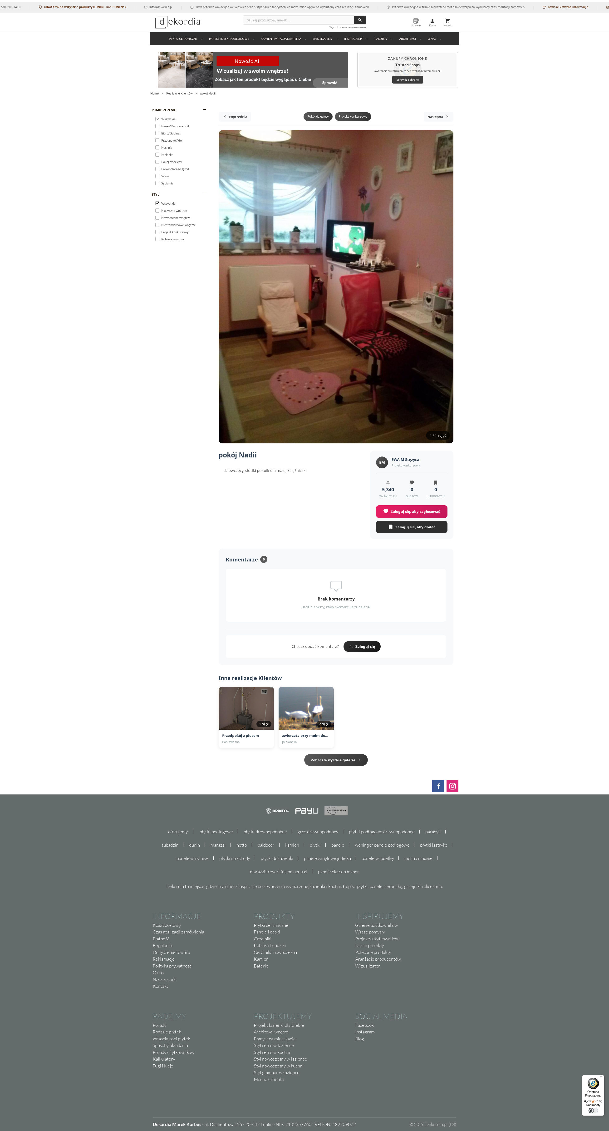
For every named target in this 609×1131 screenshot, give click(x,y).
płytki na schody (234, 858)
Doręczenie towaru (171, 952)
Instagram (365, 1032)
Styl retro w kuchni (272, 1052)
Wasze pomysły (370, 932)
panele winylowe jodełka (327, 858)
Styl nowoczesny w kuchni (279, 1066)
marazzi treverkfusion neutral (278, 871)
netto (241, 845)
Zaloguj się (365, 646)
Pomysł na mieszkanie (275, 1039)
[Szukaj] (360, 20)
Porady (159, 1025)
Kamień (261, 959)
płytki (315, 845)
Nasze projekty (369, 945)
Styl (155, 194)
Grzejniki (262, 939)
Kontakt (160, 986)
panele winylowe (193, 858)
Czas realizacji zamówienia (178, 932)
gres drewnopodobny (318, 831)
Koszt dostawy (167, 925)
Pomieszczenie (164, 110)
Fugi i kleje (163, 1066)
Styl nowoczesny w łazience (280, 1059)
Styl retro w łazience (274, 1045)
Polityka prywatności (173, 966)
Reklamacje (164, 959)
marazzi (218, 845)
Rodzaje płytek (167, 1032)
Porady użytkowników (173, 1052)
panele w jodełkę (378, 858)
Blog (359, 1039)
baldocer (266, 845)
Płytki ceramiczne (183, 38)
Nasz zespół (164, 979)
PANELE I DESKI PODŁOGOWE (229, 38)
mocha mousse (418, 858)
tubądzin (170, 845)
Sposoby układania (170, 1045)
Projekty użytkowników (377, 939)
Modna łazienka (269, 1079)
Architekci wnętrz (271, 1032)
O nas (158, 972)
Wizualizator (367, 966)
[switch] (593, 1110)
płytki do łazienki (277, 858)
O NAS (432, 38)
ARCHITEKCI (407, 38)
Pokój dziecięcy (318, 116)
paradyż (433, 831)
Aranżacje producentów (378, 959)
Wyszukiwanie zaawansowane (347, 27)
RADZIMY (381, 38)
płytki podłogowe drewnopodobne (382, 831)
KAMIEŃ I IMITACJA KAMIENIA (281, 38)
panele (337, 845)
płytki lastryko (433, 845)
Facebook (364, 1025)
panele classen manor (338, 871)
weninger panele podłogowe (382, 845)
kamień (292, 845)
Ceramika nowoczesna (275, 952)
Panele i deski (267, 932)
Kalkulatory (164, 1059)
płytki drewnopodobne (265, 831)
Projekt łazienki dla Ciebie (279, 1025)
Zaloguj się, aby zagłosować (415, 511)
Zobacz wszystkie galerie (333, 760)
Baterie (261, 966)
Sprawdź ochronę (408, 79)
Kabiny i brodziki (270, 945)
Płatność (161, 939)
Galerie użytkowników (376, 925)
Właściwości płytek (171, 1039)
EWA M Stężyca (405, 459)
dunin (194, 845)
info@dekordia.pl (127, 7)
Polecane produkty (373, 952)
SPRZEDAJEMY (323, 38)
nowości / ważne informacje (534, 7)
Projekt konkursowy (353, 116)
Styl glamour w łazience (277, 1072)
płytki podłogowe (216, 831)
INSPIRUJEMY (353, 38)
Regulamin (163, 945)
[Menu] (601, 1078)
